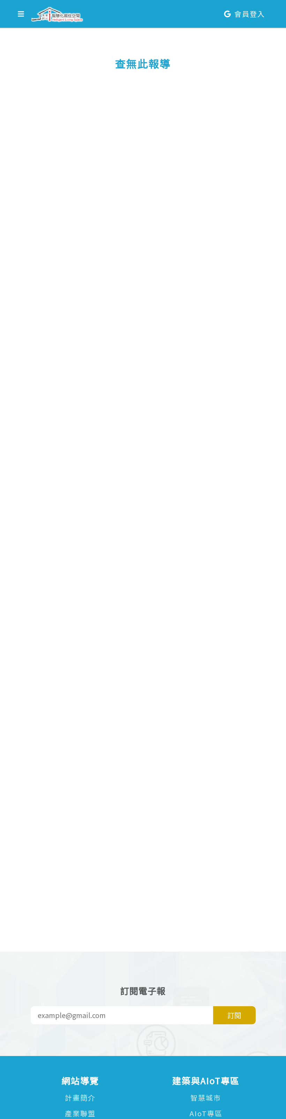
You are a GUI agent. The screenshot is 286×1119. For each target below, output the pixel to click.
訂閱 (234, 1015)
